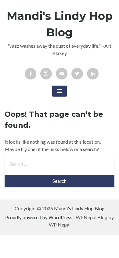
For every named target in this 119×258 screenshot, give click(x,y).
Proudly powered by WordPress (38, 217)
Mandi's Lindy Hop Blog (79, 208)
